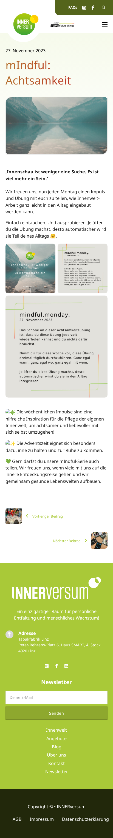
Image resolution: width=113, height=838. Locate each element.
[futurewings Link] (62, 24)
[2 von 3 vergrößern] (100, 250)
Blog (56, 747)
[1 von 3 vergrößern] (48, 250)
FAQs (72, 7)
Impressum (42, 819)
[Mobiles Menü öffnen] (105, 24)
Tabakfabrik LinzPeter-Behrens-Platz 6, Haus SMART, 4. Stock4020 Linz (59, 644)
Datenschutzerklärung (85, 819)
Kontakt (56, 763)
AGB (17, 819)
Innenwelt (56, 730)
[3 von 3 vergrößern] (100, 302)
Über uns (56, 755)
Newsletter (56, 772)
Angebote (56, 738)
